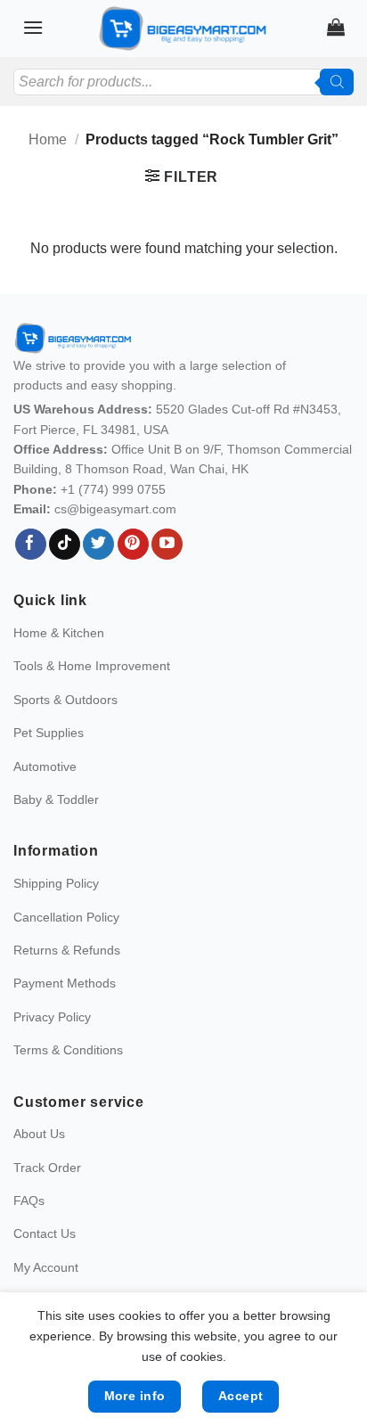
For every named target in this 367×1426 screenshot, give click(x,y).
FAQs (29, 1200)
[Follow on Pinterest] (133, 545)
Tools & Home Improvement (91, 666)
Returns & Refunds (66, 950)
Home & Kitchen (58, 633)
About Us (39, 1134)
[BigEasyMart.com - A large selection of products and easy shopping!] (183, 28)
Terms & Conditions (68, 1050)
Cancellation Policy (66, 917)
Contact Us (44, 1233)
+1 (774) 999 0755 (113, 489)
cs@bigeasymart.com (115, 509)
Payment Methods (64, 983)
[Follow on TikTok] (64, 545)
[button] (33, 27)
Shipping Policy (56, 883)
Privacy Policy (52, 1017)
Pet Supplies (48, 732)
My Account (45, 1267)
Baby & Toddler (56, 799)
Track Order (47, 1167)
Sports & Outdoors (65, 700)
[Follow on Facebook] (30, 545)
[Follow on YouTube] (167, 545)
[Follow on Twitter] (98, 545)
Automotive (45, 766)
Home (48, 139)
